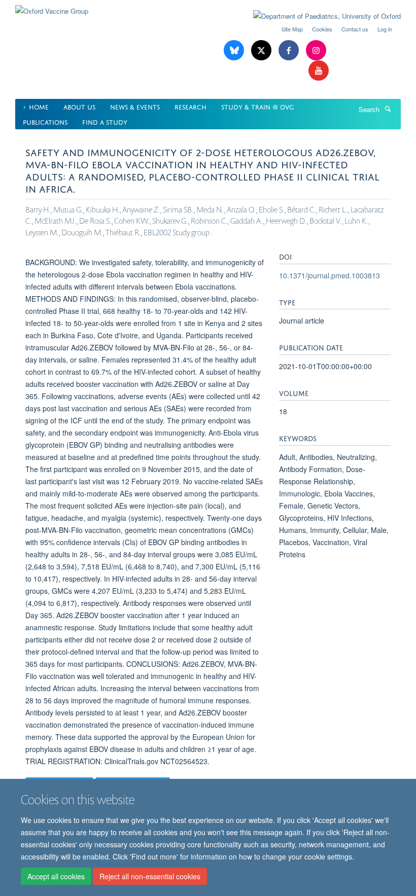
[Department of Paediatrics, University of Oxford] (319, 16)
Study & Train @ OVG (257, 106)
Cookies (322, 29)
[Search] (387, 108)
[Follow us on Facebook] (290, 50)
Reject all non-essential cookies (149, 876)
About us (79, 106)
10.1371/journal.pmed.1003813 (329, 275)
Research (190, 106)
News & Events (135, 106)
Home (39, 106)
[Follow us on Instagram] (316, 50)
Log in (384, 29)
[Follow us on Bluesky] (235, 50)
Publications (45, 121)
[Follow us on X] (262, 50)
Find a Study (104, 121)
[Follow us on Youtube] (318, 71)
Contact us (354, 29)
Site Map (292, 29)
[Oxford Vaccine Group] (51, 7)
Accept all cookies (56, 876)
